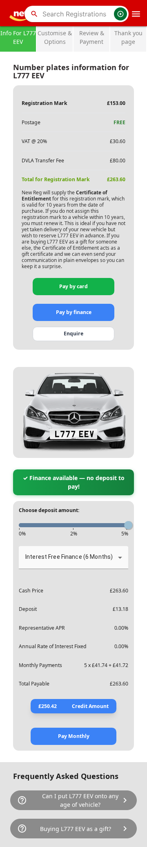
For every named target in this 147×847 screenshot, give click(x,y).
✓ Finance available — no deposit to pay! (74, 482)
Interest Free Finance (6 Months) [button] (69, 556)
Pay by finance (73, 312)
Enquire (73, 333)
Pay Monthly (73, 736)
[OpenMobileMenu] (136, 14)
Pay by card (73, 286)
